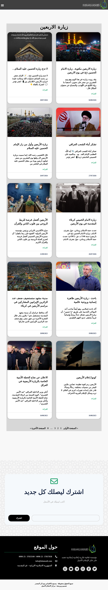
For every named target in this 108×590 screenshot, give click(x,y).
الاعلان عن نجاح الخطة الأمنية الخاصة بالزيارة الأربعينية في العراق (32, 381)
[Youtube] (71, 569)
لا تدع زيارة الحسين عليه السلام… (30, 68)
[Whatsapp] (65, 569)
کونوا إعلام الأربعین (86, 377)
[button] (2, 5)
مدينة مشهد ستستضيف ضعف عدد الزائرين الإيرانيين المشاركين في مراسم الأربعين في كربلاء (30, 302)
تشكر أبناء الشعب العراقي (82, 144)
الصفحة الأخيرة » (38, 428)
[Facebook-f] (88, 569)
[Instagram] (83, 569)
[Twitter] (94, 569)
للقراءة (93, 94)
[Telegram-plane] (77, 569)
